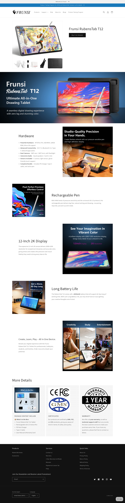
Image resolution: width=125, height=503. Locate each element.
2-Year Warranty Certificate (54, 459)
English (34, 495)
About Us (82, 452)
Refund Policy (84, 462)
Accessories (15, 456)
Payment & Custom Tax (52, 465)
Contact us (49, 452)
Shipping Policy (84, 465)
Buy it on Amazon (77, 35)
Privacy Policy (84, 456)
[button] (45, 12)
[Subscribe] (43, 479)
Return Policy (84, 459)
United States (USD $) (19, 495)
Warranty (48, 456)
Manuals (48, 462)
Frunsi (111, 495)
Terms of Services (85, 468)
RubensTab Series (17, 452)
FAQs (47, 468)
